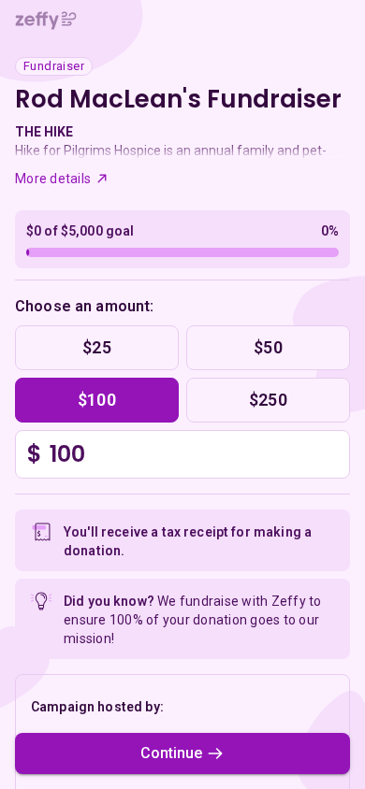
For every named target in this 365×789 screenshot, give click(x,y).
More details (53, 178)
